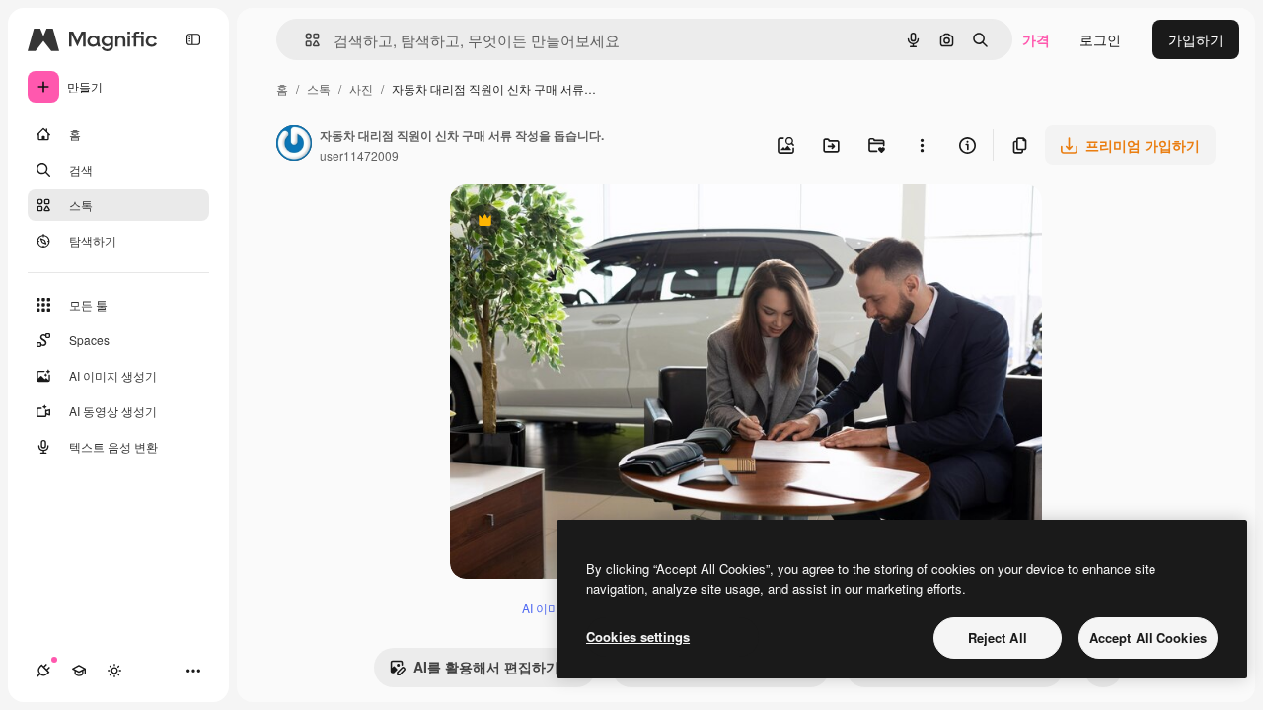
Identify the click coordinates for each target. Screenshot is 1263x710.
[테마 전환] (114, 670)
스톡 (319, 88)
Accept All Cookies (1148, 637)
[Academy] (79, 670)
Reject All (997, 637)
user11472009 (359, 155)
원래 (563, 222)
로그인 (1100, 39)
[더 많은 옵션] (921, 145)
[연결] (43, 670)
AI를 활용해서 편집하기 (474, 671)
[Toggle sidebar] (193, 39)
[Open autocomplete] (304, 40)
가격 (1036, 39)
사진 (361, 88)
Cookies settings (638, 636)
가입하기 (1196, 39)
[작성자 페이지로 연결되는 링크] (294, 145)
